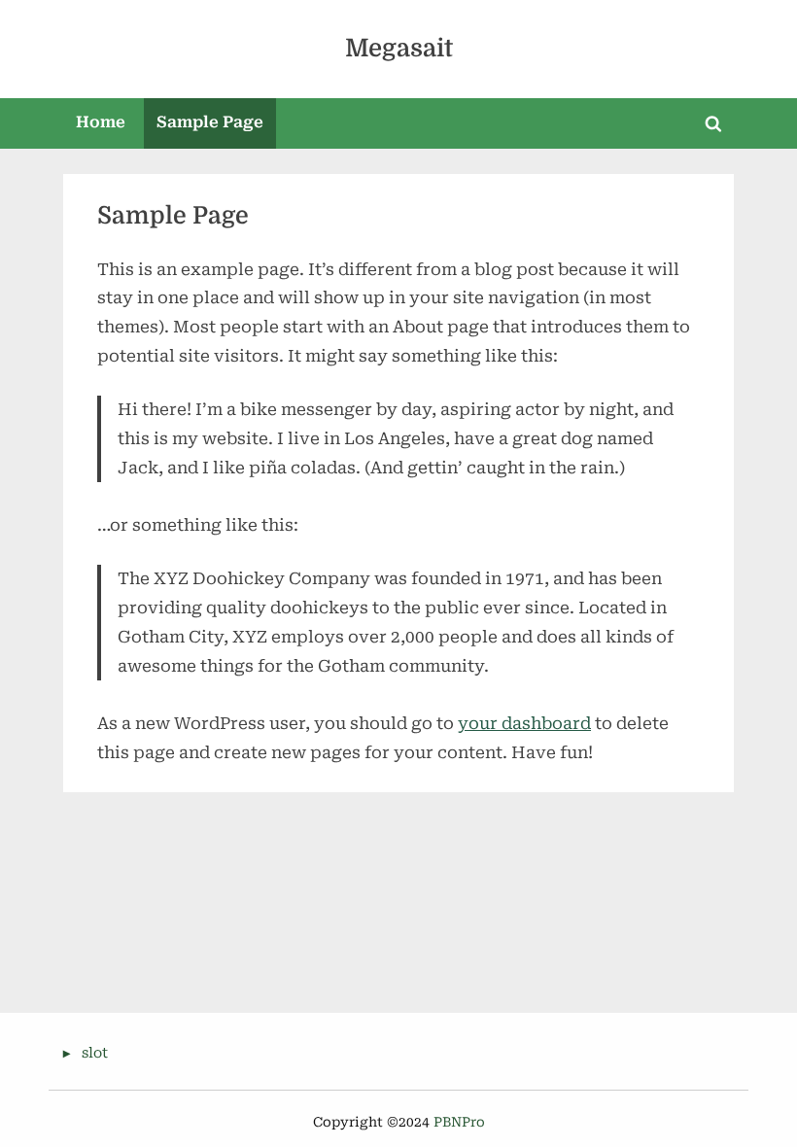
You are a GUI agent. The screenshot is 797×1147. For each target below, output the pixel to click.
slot (95, 1053)
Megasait (399, 48)
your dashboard (524, 723)
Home (100, 122)
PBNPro (459, 1122)
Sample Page (209, 122)
